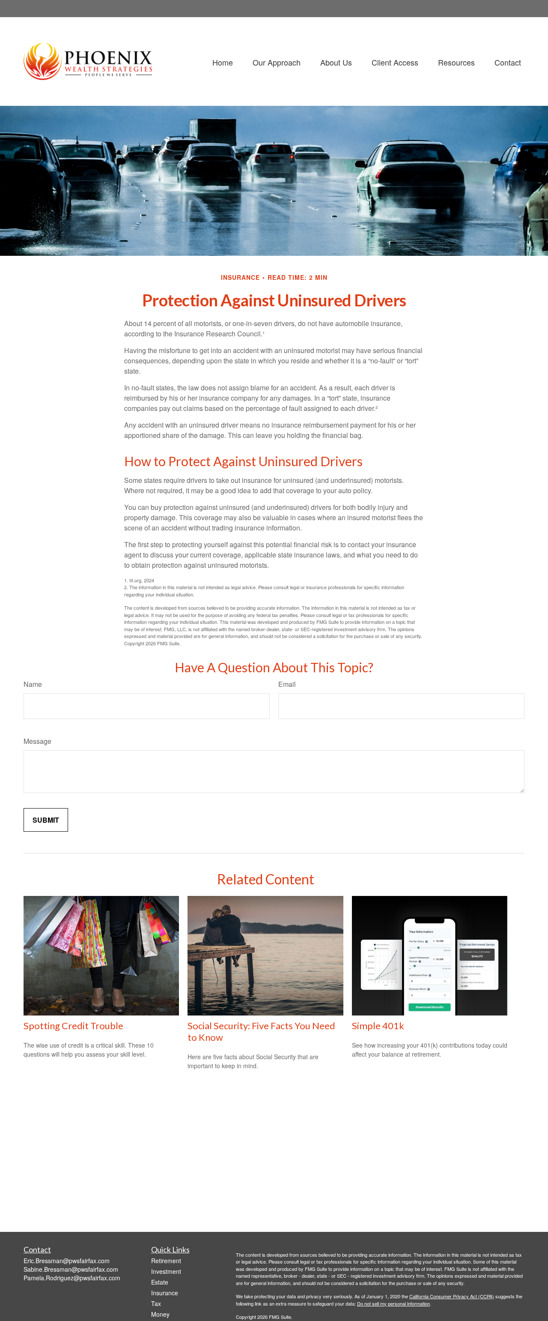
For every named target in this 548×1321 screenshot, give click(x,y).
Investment (166, 1271)
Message (37, 741)
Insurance (164, 1292)
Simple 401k (378, 1025)
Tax (156, 1303)
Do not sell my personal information (393, 1303)
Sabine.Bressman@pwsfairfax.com (71, 1269)
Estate (159, 1282)
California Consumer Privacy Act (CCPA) (451, 1296)
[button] (222, 61)
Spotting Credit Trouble (73, 1025)
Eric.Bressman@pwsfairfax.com (67, 1260)
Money (160, 1314)
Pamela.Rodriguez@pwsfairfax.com (72, 1277)
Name (33, 684)
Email (287, 684)
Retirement (166, 1260)
